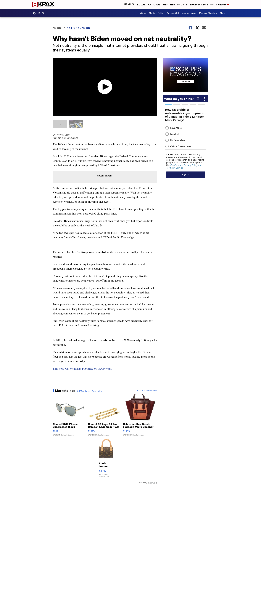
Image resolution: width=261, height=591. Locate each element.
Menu (128, 4)
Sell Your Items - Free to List (89, 391)
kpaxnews (44, 13)
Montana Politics (156, 13)
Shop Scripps (199, 4)
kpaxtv (35, 13)
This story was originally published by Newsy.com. (82, 368)
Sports (182, 4)
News (57, 27)
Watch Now (218, 4)
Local (141, 4)
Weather (169, 4)
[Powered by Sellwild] (152, 483)
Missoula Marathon (208, 13)
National (154, 4)
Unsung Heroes (189, 13)
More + (223, 13)
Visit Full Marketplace (147, 391)
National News (78, 27)
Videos (143, 13)
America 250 (173, 13)
